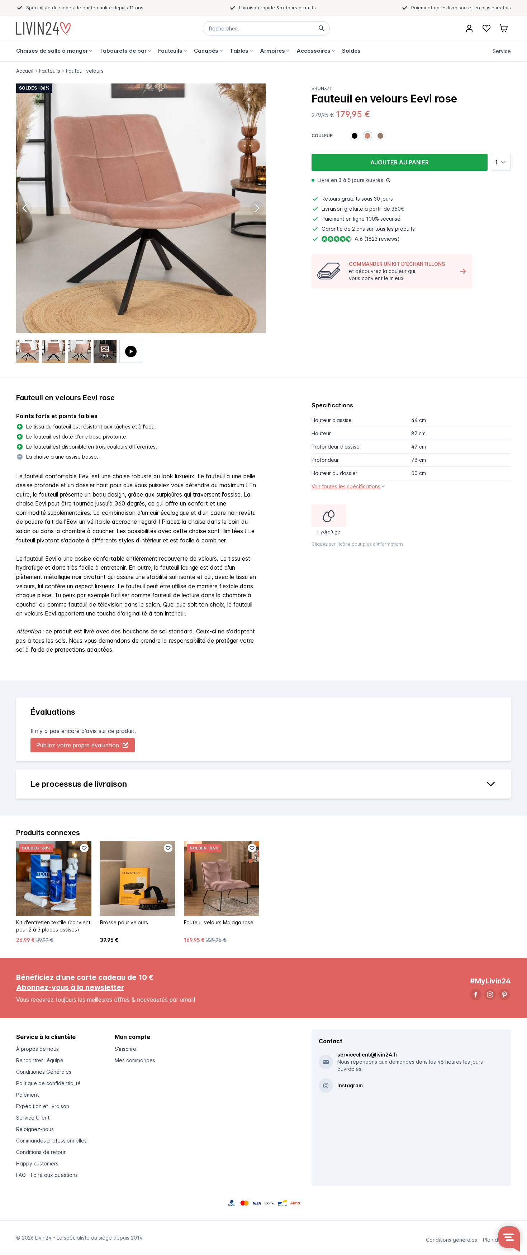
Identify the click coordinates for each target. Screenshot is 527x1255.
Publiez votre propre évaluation (77, 745)
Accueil (24, 70)
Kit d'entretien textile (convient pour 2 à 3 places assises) (53, 926)
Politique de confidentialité (48, 1083)
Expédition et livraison (42, 1106)
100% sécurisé (383, 219)
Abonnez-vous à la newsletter (70, 987)
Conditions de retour (41, 1152)
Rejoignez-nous (35, 1129)
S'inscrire (125, 1049)
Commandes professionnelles (51, 1140)
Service (502, 51)
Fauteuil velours (85, 70)
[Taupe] (380, 135)
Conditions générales (451, 1240)
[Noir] (354, 135)
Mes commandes (135, 1060)
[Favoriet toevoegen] (84, 848)
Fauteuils (49, 70)
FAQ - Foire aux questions (47, 1175)
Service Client (32, 1118)
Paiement (27, 1095)
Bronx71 (322, 88)
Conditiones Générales (43, 1072)
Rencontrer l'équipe (39, 1060)
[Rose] (367, 135)
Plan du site (497, 1240)
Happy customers (37, 1163)
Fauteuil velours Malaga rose (218, 922)
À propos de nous (37, 1049)
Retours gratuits (341, 199)
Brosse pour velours (124, 922)
